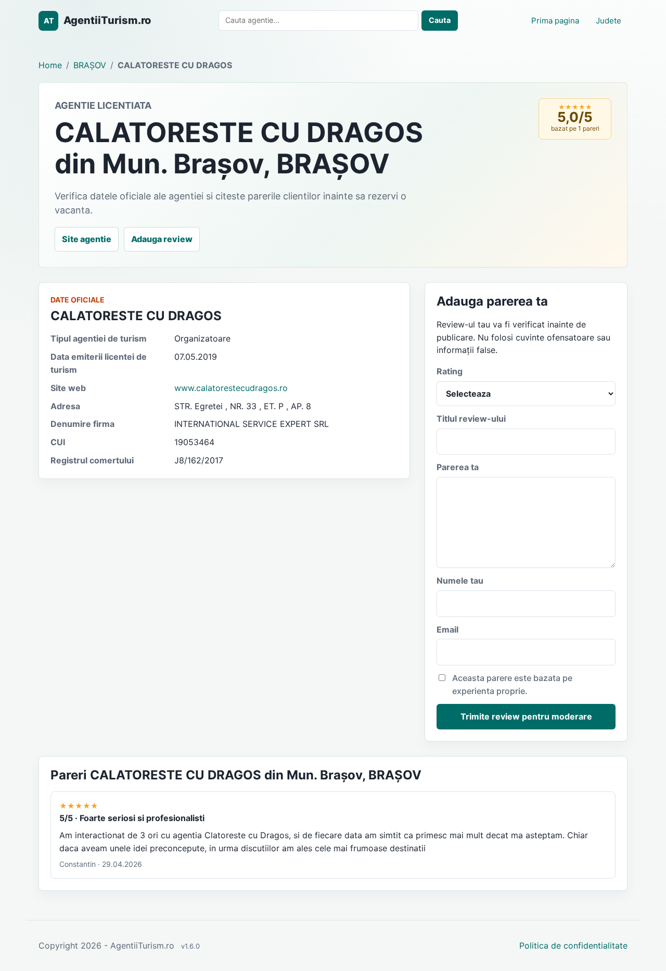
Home (50, 65)
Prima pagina (555, 21)
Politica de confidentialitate (573, 945)
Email (447, 629)
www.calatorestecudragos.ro (231, 388)
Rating (450, 371)
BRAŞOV (89, 65)
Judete (608, 21)
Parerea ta (458, 467)
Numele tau (460, 580)
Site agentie (86, 239)
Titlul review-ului (471, 418)
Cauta (440, 20)
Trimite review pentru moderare (526, 716)
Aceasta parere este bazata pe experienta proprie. (512, 684)
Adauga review (162, 239)
